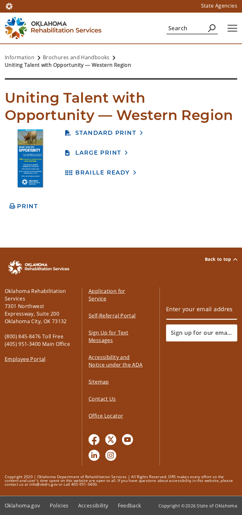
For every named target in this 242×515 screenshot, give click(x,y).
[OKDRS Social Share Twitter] (110, 439)
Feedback (129, 505)
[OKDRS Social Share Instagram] (110, 455)
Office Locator (106, 415)
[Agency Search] (211, 28)
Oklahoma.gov (22, 505)
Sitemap (99, 381)
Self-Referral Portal (112, 315)
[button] (104, 133)
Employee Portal (25, 359)
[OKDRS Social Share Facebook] (94, 439)
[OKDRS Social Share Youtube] (127, 439)
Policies (59, 505)
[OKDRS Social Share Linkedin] (94, 455)
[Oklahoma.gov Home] (9, 6)
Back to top (218, 259)
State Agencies (219, 5)
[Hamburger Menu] (232, 28)
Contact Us (102, 398)
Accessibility (93, 505)
